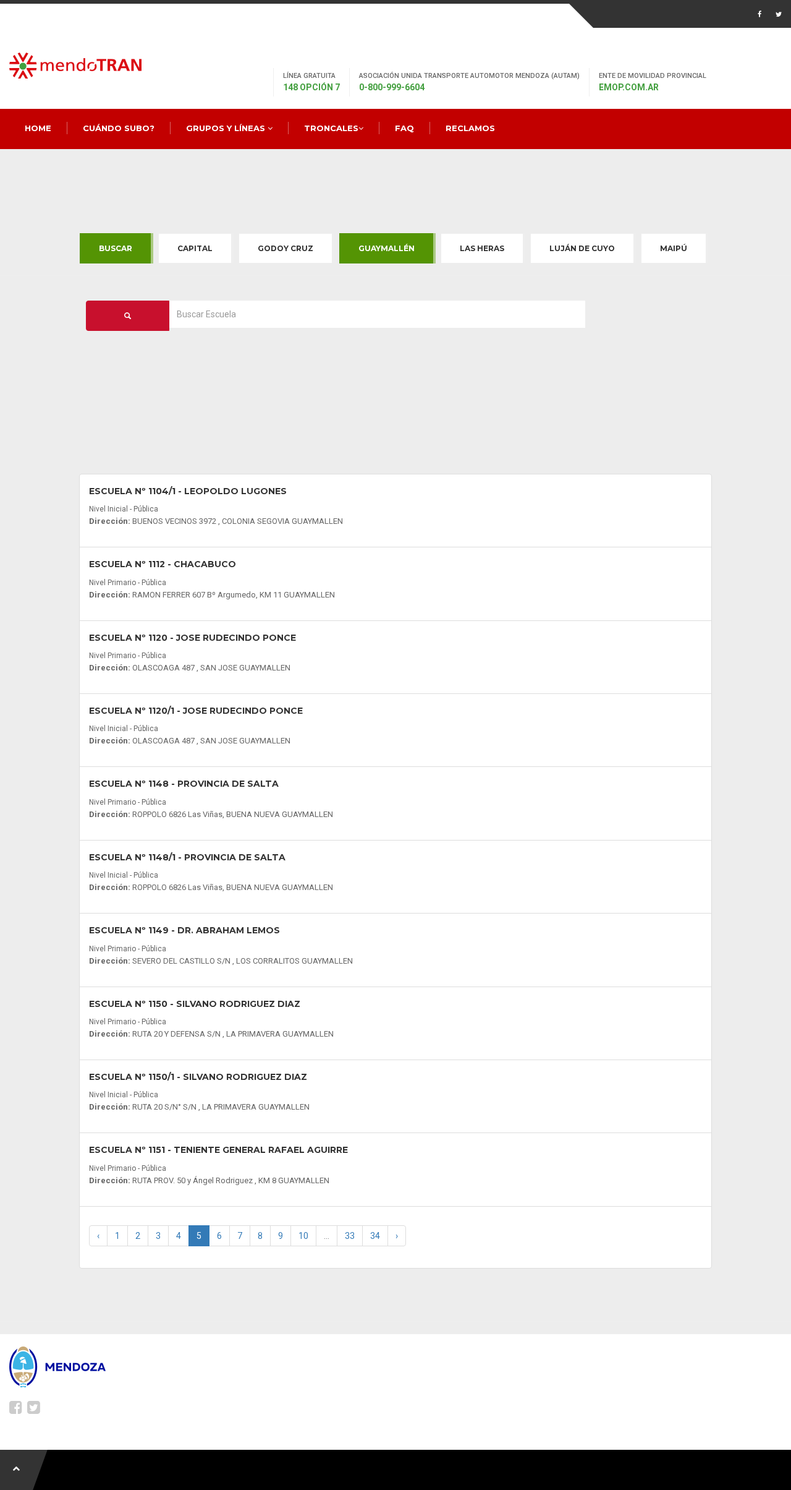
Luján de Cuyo (582, 248)
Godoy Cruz (285, 248)
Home (38, 128)
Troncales (331, 128)
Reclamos (470, 128)
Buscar (115, 248)
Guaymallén (386, 248)
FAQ (404, 128)
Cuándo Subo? (118, 128)
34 (375, 1236)
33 (350, 1236)
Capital (195, 248)
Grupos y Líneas (227, 128)
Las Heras (482, 248)
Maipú (673, 248)
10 (303, 1236)
